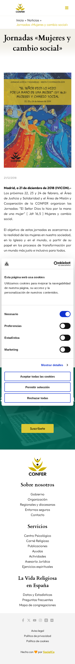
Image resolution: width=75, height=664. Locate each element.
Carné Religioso (37, 541)
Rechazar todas (37, 398)
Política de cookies (37, 641)
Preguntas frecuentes (37, 600)
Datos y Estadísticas (37, 595)
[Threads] (46, 620)
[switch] (65, 326)
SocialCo (48, 652)
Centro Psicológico (37, 536)
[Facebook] (23, 620)
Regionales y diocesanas (37, 504)
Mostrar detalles (52, 365)
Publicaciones (37, 546)
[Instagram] (40, 620)
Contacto (37, 515)
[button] (37, 428)
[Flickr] (52, 620)
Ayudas (37, 551)
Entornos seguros (37, 510)
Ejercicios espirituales (37, 567)
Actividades (37, 556)
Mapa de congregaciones (37, 605)
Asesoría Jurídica (37, 561)
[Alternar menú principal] (66, 8)
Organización (37, 499)
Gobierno (37, 494)
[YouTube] (34, 620)
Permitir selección (37, 387)
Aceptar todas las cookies (37, 376)
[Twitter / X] (29, 620)
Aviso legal (37, 630)
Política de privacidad (37, 636)
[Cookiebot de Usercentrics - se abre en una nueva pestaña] (54, 263)
